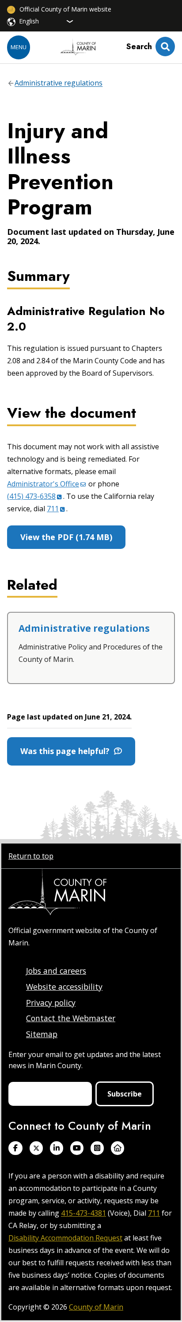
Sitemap (41, 1034)
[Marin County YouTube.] (76, 1148)
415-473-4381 (83, 1213)
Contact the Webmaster (70, 1018)
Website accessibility (64, 986)
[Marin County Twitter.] (36, 1148)
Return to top (30, 855)
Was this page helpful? (67, 751)
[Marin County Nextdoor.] (117, 1148)
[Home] (78, 47)
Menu (19, 47)
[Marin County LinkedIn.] (56, 1148)
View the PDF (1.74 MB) (66, 537)
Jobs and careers (56, 970)
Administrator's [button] (43, 484)
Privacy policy (51, 1002)
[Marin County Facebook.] (15, 1148)
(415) (31, 496)
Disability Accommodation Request (65, 1238)
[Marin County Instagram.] (97, 1148)
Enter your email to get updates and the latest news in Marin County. (84, 1060)
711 (154, 1213)
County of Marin (96, 1307)
